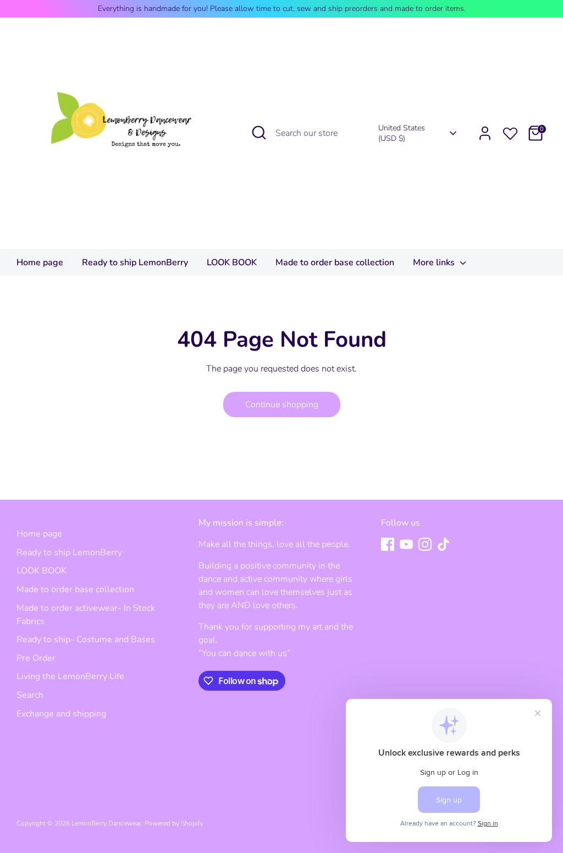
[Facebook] (387, 544)
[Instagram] (425, 544)
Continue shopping (281, 404)
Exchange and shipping (61, 714)
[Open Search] (259, 133)
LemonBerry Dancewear (106, 823)
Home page (39, 262)
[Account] (485, 133)
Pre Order (36, 658)
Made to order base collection (334, 262)
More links (435, 262)
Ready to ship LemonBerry (135, 262)
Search (29, 695)
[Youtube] (406, 544)
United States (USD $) (401, 133)
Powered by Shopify (174, 823)
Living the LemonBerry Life (70, 676)
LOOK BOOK (232, 262)
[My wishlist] (510, 132)
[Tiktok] (443, 544)
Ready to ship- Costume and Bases (85, 639)
